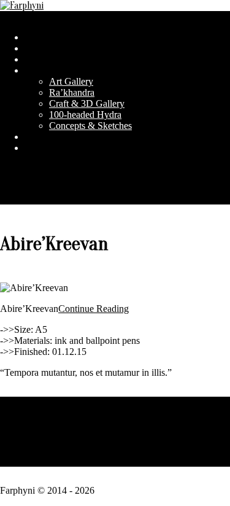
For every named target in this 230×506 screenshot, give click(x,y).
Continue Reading (93, 308)
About (115, 431)
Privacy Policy (115, 402)
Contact (115, 461)
